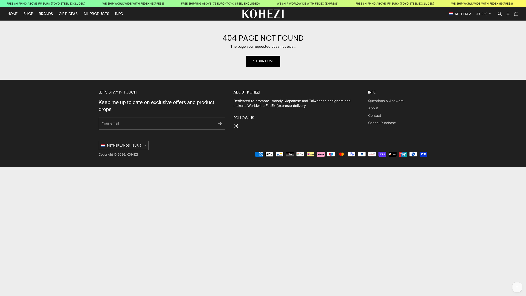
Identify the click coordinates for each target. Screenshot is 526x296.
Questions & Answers (386, 101)
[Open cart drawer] (516, 14)
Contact (374, 115)
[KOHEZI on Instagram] (235, 126)
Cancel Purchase (382, 123)
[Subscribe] (220, 123)
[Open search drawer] (500, 14)
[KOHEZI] (263, 13)
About (373, 108)
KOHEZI (132, 154)
